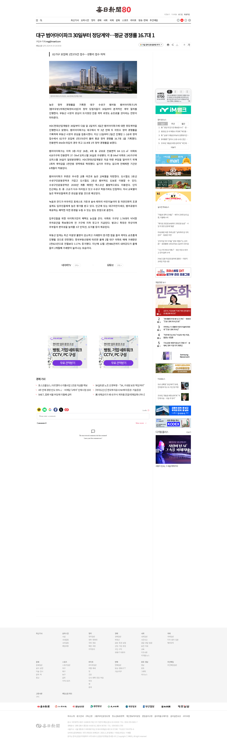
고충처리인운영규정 (102, 716)
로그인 (180, 14)
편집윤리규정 (147, 716)
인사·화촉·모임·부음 (96, 678)
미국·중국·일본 (172, 640)
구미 (37, 697)
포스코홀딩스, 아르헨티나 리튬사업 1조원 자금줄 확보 (62, 385)
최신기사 (75, 20)
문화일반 (39, 665)
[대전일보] (131, 706)
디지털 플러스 (162, 432)
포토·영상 (144, 662)
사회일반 (144, 636)
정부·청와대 (93, 640)
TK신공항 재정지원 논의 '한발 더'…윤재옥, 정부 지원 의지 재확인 (176, 344)
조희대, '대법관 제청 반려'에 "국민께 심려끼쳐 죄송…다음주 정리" (184, 143)
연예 (116, 662)
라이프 (133, 20)
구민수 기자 (41, 41)
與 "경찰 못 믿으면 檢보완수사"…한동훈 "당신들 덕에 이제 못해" (184, 127)
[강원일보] (61, 706)
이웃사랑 (144, 652)
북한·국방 (92, 646)
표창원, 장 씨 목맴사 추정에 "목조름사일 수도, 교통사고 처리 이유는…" (186, 131)
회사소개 (71, 716)
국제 (112, 20)
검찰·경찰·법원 (146, 643)
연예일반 (118, 665)
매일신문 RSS (67, 693)
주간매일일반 (172, 665)
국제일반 (170, 636)
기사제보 (174, 14)
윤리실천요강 (175, 716)
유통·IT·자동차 (120, 652)
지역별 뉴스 (145, 655)
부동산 (117, 640)
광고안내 (79, 716)
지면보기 (167, 14)
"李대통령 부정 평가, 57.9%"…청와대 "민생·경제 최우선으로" (176, 320)
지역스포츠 (66, 681)
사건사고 (144, 640)
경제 (99, 20)
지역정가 (92, 649)
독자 (90, 681)
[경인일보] (96, 706)
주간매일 (154, 20)
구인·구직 (118, 649)
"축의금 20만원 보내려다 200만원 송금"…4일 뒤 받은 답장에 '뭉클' (173, 224)
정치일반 (92, 636)
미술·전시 (39, 671)
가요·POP (118, 671)
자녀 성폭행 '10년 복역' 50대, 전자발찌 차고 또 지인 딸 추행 (168, 385)
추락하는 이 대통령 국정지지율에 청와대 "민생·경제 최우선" (176, 328)
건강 (90, 674)
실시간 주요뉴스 (163, 207)
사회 (105, 20)
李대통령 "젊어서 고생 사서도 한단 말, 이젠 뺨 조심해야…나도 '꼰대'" (185, 139)
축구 (63, 671)
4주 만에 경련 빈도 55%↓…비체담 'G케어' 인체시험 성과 (64, 390)
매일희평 (65, 646)
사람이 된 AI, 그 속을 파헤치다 (167, 466)
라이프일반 (92, 665)
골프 (63, 678)
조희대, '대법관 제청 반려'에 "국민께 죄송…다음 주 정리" (169, 397)
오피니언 (85, 20)
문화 (118, 20)
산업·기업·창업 (120, 646)
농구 (63, 674)
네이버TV (70, 265)
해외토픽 (170, 643)
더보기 (188, 432)
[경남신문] (78, 706)
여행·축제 (92, 668)
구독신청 (88, 716)
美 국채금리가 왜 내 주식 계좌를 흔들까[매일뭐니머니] (120, 394)
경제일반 (118, 636)
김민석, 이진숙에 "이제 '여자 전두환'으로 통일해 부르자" (176, 312)
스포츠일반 (66, 665)
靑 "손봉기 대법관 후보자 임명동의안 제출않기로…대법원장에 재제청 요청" (187, 135)
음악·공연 (39, 668)
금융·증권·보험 (120, 643)
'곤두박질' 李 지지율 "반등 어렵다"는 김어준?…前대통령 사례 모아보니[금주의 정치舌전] (173, 244)
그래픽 (143, 671)
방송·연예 (143, 20)
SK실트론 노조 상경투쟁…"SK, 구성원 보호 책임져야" (120, 385)
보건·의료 (144, 646)
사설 (63, 636)
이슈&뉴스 (161, 379)
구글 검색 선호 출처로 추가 (151, 44)
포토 (142, 668)
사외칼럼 (65, 643)
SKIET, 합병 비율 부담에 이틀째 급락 (54, 394)
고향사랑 (39, 693)
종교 (37, 678)
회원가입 (187, 14)
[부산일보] (148, 706)
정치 (93, 20)
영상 (142, 665)
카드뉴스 (144, 674)
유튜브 (114, 265)
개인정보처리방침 (133, 716)
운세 (90, 687)
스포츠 (125, 20)
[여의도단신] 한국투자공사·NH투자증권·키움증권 (118, 390)
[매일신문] (43, 706)
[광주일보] (113, 706)
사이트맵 (186, 716)
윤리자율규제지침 (161, 716)
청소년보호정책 (118, 716)
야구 (63, 668)
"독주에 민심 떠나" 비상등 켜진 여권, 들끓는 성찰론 (176, 336)
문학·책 (39, 674)
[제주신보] (183, 706)
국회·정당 (92, 643)
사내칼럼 (65, 640)
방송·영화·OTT (120, 668)
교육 (142, 649)
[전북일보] (166, 706)
